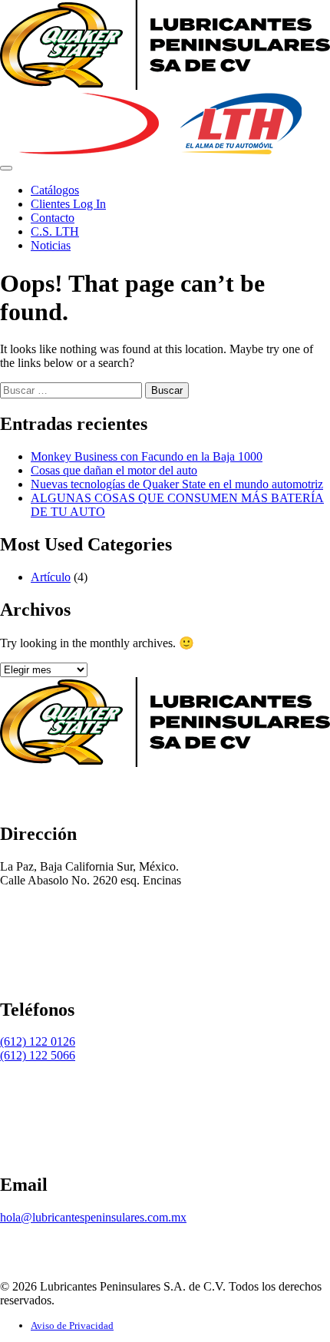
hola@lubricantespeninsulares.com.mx (93, 1217)
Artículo (51, 576)
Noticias (51, 245)
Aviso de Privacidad (72, 1325)
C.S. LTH (55, 231)
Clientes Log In (68, 203)
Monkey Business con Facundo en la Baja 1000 (146, 456)
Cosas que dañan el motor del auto (114, 470)
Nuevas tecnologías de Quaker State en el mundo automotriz (177, 484)
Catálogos (55, 190)
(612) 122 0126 (37, 1041)
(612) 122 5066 (37, 1055)
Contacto (52, 217)
